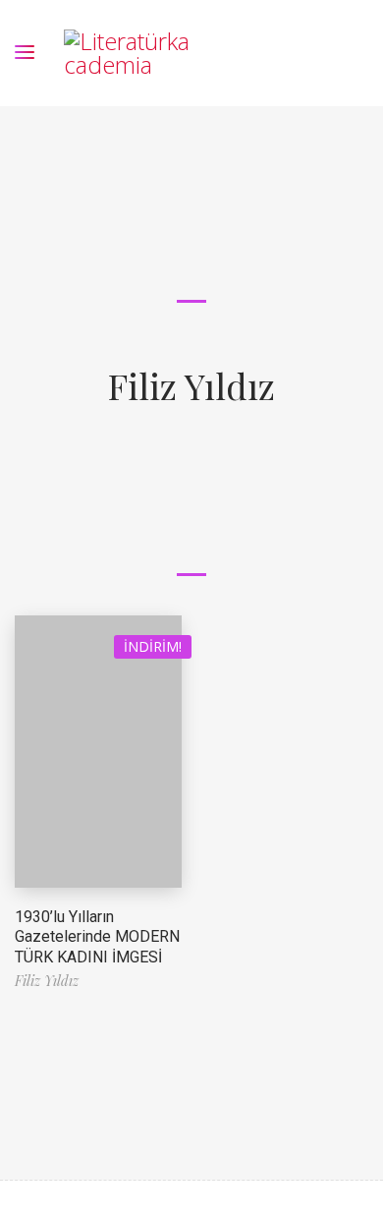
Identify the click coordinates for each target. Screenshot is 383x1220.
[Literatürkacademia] (130, 53)
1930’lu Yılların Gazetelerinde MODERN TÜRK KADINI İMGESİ (97, 937)
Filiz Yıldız (191, 385)
